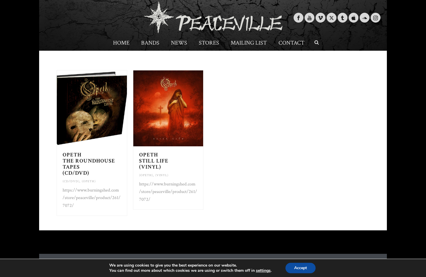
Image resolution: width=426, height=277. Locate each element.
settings (263, 270)
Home (121, 43)
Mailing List (249, 43)
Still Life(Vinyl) (153, 161)
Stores (209, 43)
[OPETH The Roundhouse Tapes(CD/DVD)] (102, 108)
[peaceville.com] (213, 17)
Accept (300, 268)
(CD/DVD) (71, 181)
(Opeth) (89, 181)
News (179, 43)
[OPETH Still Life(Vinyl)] (178, 108)
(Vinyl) (161, 175)
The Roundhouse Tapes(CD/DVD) (89, 164)
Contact (291, 43)
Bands (150, 43)
